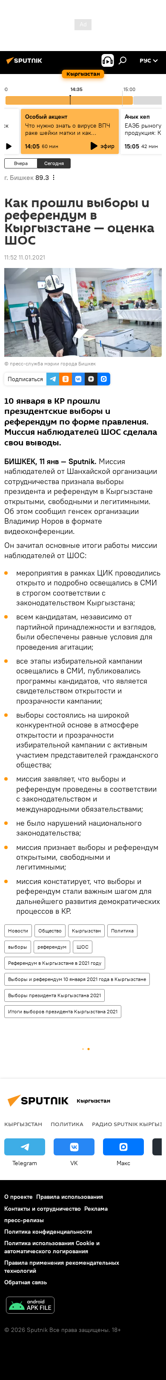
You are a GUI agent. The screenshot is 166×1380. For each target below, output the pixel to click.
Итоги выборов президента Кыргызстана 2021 (62, 1011)
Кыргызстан (86, 930)
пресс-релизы (24, 1220)
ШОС (83, 947)
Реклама (96, 1208)
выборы (17, 947)
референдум (51, 947)
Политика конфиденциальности (48, 1231)
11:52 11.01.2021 (24, 257)
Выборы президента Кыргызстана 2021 (54, 995)
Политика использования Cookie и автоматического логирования (52, 1247)
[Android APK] (30, 1306)
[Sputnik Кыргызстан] (25, 64)
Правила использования (69, 1196)
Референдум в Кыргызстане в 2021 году (54, 963)
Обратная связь (25, 1282)
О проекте (18, 1196)
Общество (50, 930)
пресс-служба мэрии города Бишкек (53, 363)
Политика (122, 930)
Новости (18, 930)
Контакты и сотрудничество (42, 1208)
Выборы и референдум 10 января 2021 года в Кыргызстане (77, 979)
